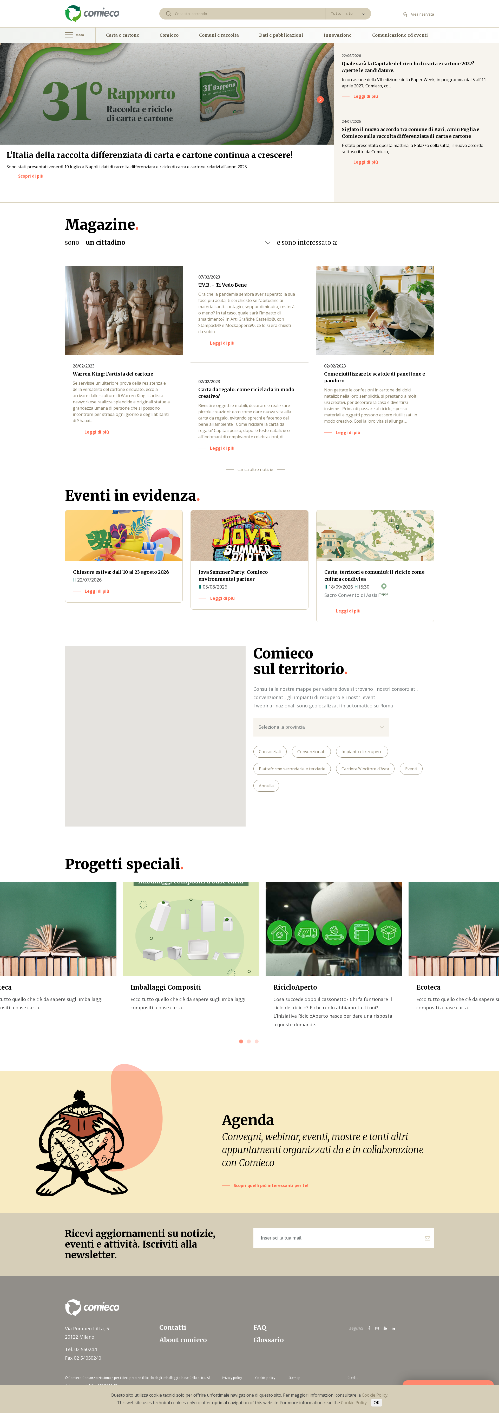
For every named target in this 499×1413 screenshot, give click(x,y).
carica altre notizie (255, 469)
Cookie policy (265, 1378)
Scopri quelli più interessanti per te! (271, 1185)
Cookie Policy (375, 1395)
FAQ (259, 1328)
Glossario (268, 1340)
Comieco (169, 35)
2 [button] (249, 1042)
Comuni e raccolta (219, 35)
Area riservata (422, 14)
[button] (320, 99)
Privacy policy (232, 1378)
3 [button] (257, 1042)
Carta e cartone (122, 35)
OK (376, 1402)
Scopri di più (30, 176)
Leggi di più (365, 96)
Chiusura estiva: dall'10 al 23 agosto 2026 (121, 572)
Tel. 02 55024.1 (81, 1349)
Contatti (172, 1328)
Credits (352, 1378)
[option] (191, 947)
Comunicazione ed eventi (400, 35)
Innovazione (338, 35)
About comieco (183, 1340)
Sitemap (294, 1378)
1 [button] (241, 1042)
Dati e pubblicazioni (281, 35)
